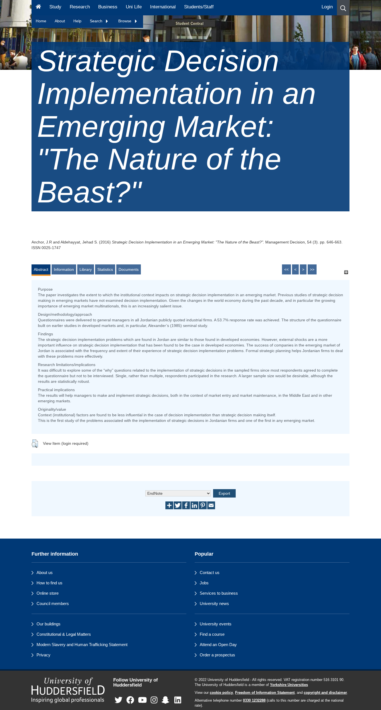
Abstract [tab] (41, 269)
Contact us (210, 572)
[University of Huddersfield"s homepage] (68, 690)
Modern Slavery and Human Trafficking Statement (82, 644)
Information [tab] (64, 269)
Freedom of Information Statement (265, 693)
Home (41, 21)
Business (107, 6)
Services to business (219, 593)
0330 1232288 (254, 700)
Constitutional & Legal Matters (64, 634)
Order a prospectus (217, 654)
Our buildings (49, 623)
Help (77, 21)
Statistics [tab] (105, 269)
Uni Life (134, 6)
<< (286, 269)
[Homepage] (38, 7)
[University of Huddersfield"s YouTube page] (142, 700)
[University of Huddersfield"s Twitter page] (118, 700)
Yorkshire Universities (289, 685)
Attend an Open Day (218, 644)
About (60, 21)
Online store (48, 593)
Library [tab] (85, 269)
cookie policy (221, 693)
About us (45, 572)
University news (214, 603)
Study (55, 6)
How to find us (49, 582)
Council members (53, 603)
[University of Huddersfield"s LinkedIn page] (177, 700)
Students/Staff (199, 6)
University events (216, 623)
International (163, 6)
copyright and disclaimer (325, 693)
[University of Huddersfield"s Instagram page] (154, 700)
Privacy (43, 654)
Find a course (212, 634)
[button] (343, 7)
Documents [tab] (129, 269)
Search (96, 21)
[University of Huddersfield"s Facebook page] (130, 700)
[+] (346, 272)
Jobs (204, 582)
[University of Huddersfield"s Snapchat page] (166, 700)
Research (80, 6)
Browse (125, 21)
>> (312, 269)
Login (327, 6)
